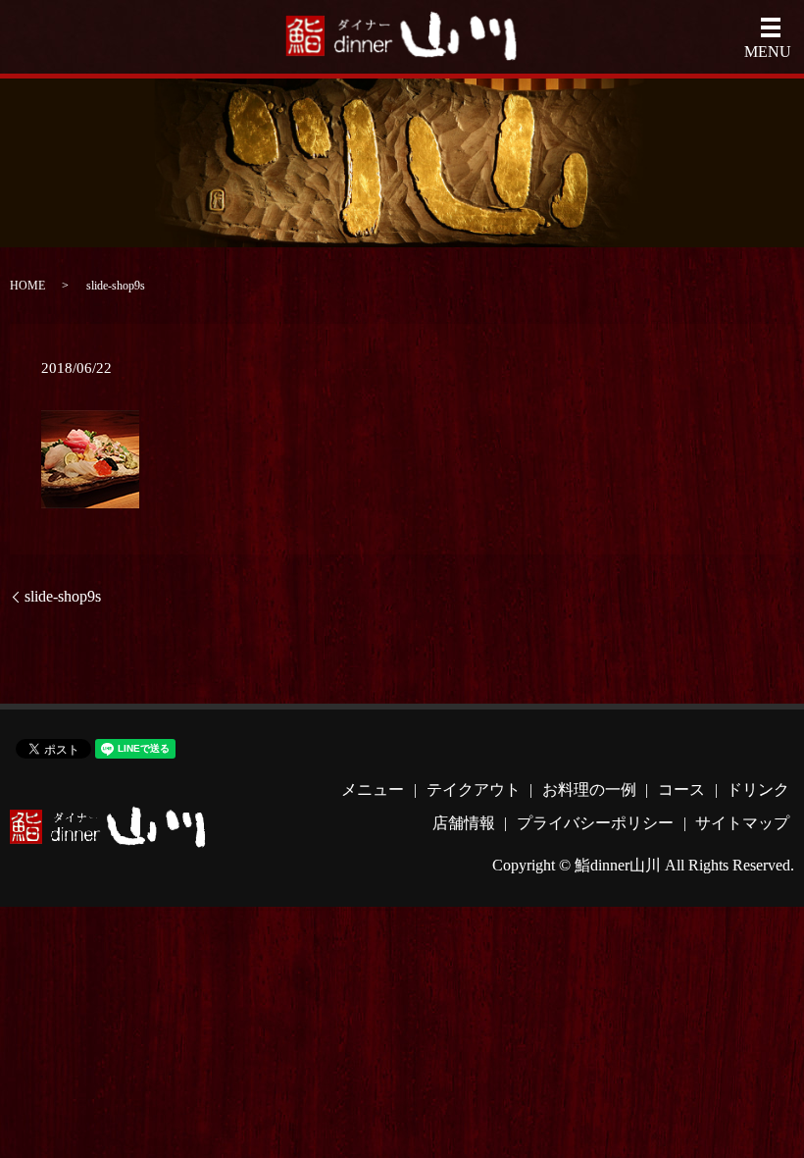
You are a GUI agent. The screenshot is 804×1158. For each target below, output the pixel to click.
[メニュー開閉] (770, 27)
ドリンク (758, 789)
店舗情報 (463, 823)
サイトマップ (742, 823)
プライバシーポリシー (595, 823)
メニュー (372, 789)
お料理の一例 (589, 789)
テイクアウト (474, 789)
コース (681, 789)
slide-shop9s (63, 596)
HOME (27, 285)
